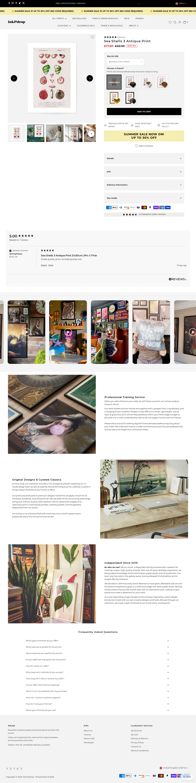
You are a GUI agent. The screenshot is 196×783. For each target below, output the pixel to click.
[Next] (138, 3)
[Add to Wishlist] (92, 37)
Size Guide (112, 198)
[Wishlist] (170, 22)
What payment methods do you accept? (44, 672)
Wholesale (89, 743)
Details (110, 158)
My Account (136, 731)
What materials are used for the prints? (44, 653)
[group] (24, 236)
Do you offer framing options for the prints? (46, 660)
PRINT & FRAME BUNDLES (105, 19)
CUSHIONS (63, 26)
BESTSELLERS (79, 19)
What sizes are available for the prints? (44, 647)
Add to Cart (144, 111)
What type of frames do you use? (41, 710)
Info (109, 171)
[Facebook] (9, 3)
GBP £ (182, 3)
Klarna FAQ (89, 739)
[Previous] (57, 3)
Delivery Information (117, 185)
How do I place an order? (37, 666)
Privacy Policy (137, 743)
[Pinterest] (16, 3)
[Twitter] (23, 3)
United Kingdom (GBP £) (174, 768)
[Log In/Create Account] (179, 22)
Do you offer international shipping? (43, 685)
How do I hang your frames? (39, 704)
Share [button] (50, 265)
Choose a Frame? (115, 68)
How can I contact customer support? (43, 698)
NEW (126, 19)
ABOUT (132, 26)
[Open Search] (175, 22)
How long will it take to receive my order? (45, 679)
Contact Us (136, 747)
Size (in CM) (112, 56)
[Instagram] (12, 3)
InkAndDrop (28, 777)
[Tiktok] (19, 3)
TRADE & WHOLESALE (112, 26)
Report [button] (44, 265)
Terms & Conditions (140, 751)
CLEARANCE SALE (86, 26)
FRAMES (139, 19)
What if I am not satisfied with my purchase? (46, 691)
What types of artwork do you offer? (42, 641)
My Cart (134, 735)
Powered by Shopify (44, 777)
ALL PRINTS (58, 19)
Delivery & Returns (139, 739)
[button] (144, 37)
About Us (88, 731)
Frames (87, 735)
